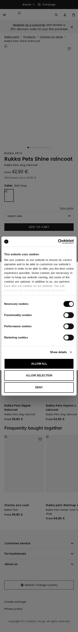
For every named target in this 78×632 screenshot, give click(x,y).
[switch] (68, 315)
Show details (58, 352)
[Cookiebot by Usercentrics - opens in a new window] (58, 241)
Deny (39, 387)
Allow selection (39, 375)
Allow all (39, 363)
